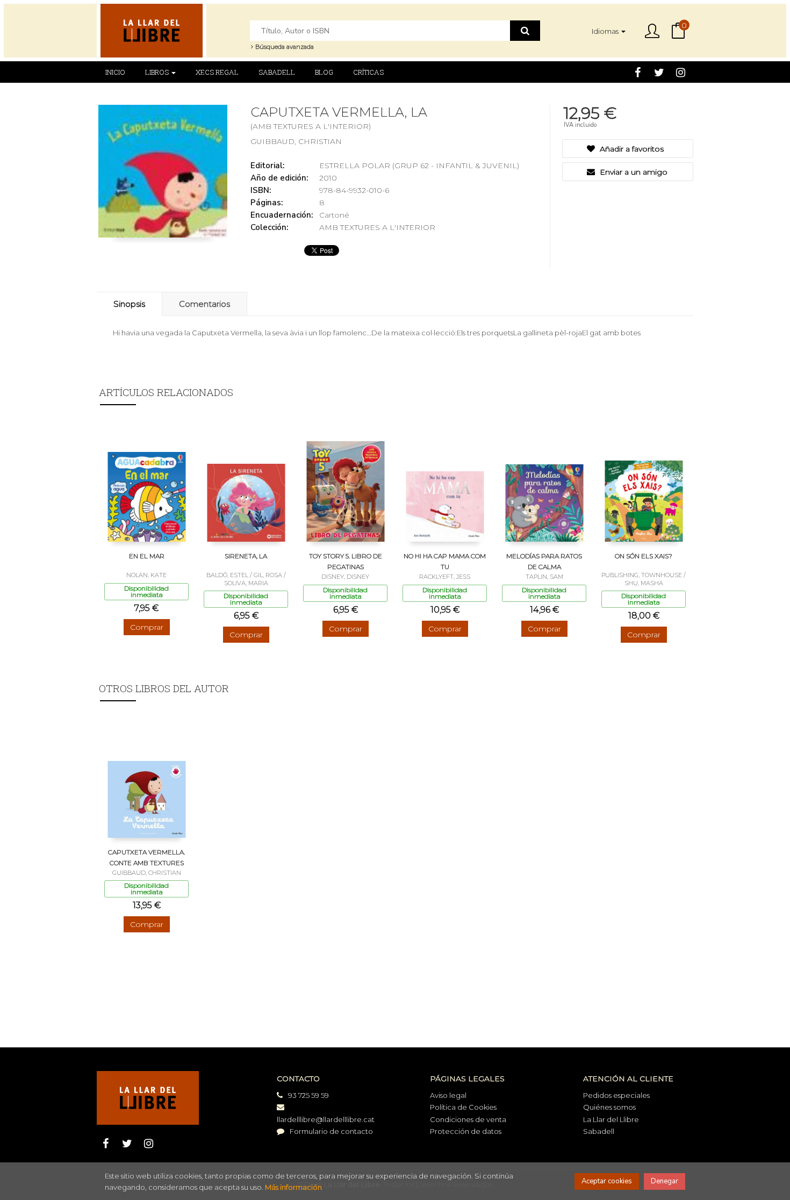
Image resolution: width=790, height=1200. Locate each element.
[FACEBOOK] (638, 72)
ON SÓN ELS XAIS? (643, 556)
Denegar (664, 1181)
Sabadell (598, 1131)
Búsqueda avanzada (284, 47)
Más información (293, 1187)
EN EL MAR (146, 556)
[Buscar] (525, 30)
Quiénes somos (609, 1107)
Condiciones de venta (468, 1119)
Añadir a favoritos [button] (631, 149)
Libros (157, 72)
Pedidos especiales (616, 1095)
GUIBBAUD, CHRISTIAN (296, 141)
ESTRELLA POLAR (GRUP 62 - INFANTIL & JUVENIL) (419, 165)
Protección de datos (465, 1131)
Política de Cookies (463, 1107)
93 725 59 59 (308, 1095)
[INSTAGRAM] (681, 72)
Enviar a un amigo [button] (632, 172)
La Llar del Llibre (611, 1119)
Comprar (146, 627)
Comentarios (204, 304)
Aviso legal (448, 1095)
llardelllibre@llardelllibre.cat (326, 1119)
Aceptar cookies (606, 1181)
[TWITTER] (659, 72)
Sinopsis (129, 304)
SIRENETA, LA (246, 556)
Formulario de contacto (331, 1131)
